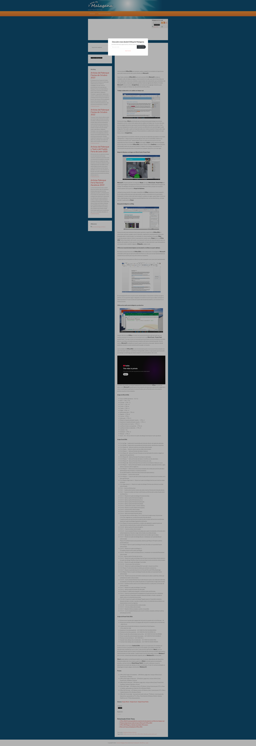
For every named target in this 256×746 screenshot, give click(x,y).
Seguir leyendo (128, 50)
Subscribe (141, 47)
